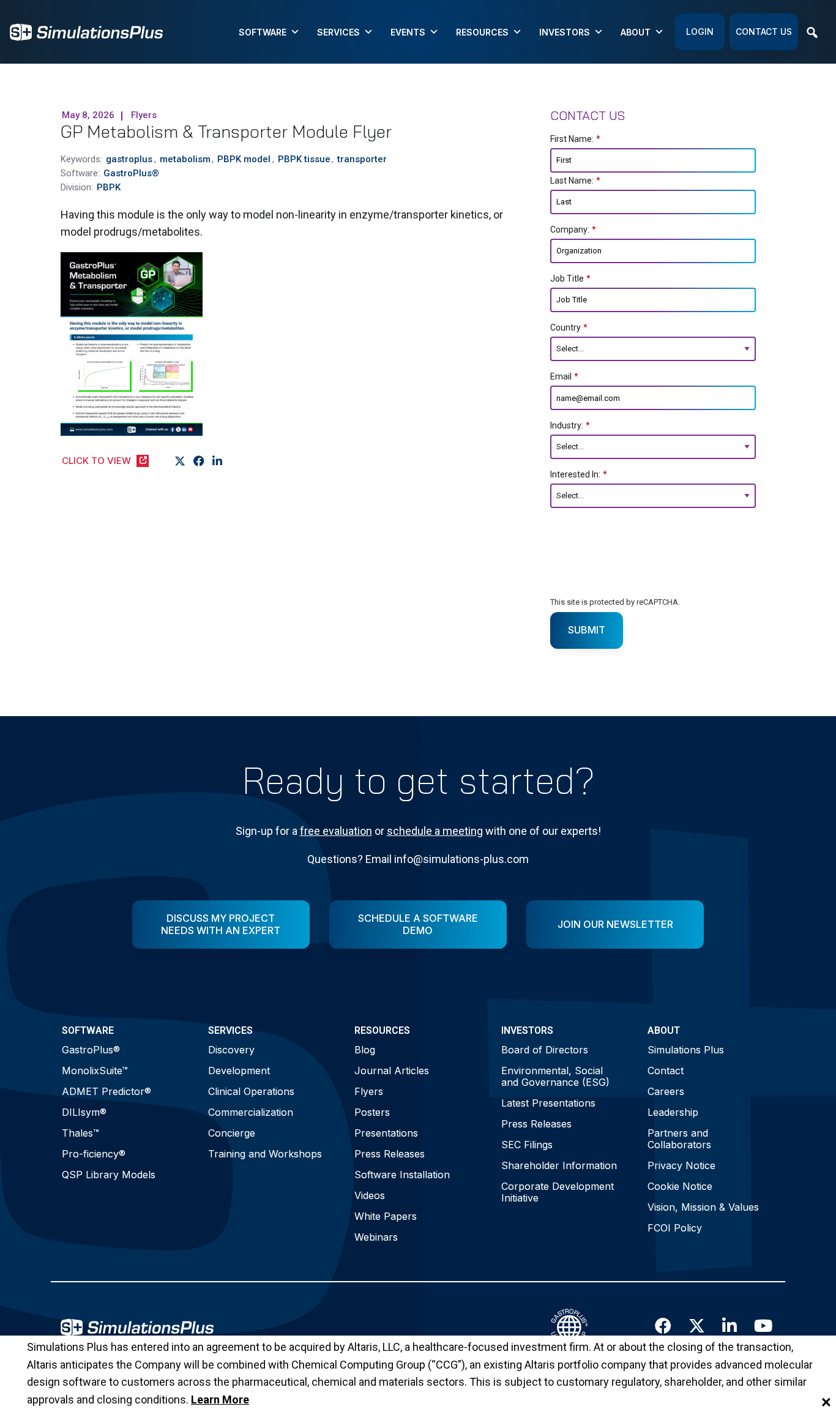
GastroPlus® (91, 1050)
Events (407, 32)
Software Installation (402, 1174)
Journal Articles (391, 1070)
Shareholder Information (559, 1165)
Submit (586, 630)
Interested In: (578, 474)
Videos (369, 1195)
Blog (364, 1050)
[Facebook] (199, 461)
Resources (482, 32)
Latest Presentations (548, 1103)
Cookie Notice (680, 1186)
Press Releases (389, 1154)
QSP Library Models (108, 1174)
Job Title (570, 278)
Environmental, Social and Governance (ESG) (555, 1076)
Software (262, 32)
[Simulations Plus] (86, 30)
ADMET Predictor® (106, 1091)
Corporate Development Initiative (557, 1192)
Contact (666, 1070)
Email (564, 376)
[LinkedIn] (217, 461)
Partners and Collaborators (679, 1139)
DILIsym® (84, 1112)
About (636, 32)
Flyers (368, 1091)
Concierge (231, 1133)
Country (569, 327)
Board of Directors (544, 1050)
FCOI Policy (675, 1228)
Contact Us (764, 31)
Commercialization (250, 1112)
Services (338, 32)
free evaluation (336, 830)
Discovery (231, 1050)
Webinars (376, 1237)
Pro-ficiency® (93, 1154)
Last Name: (575, 180)
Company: (573, 229)
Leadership (673, 1112)
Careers (666, 1091)
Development (239, 1070)
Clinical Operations (251, 1091)
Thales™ (80, 1133)
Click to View (96, 460)
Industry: (570, 425)
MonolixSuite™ (95, 1070)
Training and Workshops (265, 1154)
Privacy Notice (681, 1165)
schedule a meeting (435, 830)
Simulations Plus (686, 1050)
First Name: (575, 139)
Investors (564, 32)
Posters (372, 1112)
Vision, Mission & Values (703, 1207)
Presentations (386, 1133)
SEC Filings (527, 1144)
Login (699, 31)
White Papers (385, 1216)
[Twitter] (180, 461)
